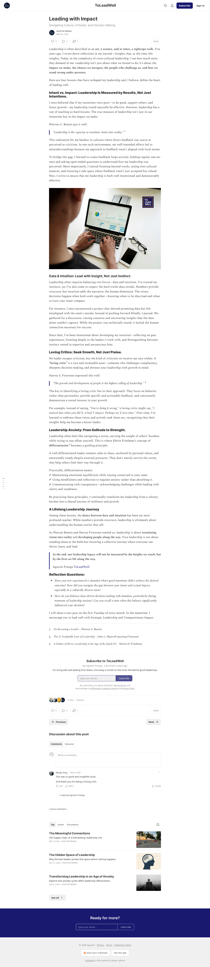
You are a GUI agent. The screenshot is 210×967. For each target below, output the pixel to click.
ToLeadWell (81, 567)
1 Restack (79, 700)
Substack (89, 960)
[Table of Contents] (3, 483)
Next (151, 721)
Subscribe (184, 5)
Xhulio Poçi (62, 772)
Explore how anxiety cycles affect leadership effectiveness (79, 880)
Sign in (200, 5)
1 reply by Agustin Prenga (72, 795)
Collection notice (122, 945)
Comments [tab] (56, 744)
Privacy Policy (128, 688)
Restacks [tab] (69, 744)
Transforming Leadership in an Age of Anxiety (81, 876)
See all (55, 897)
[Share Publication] (172, 5)
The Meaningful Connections (69, 833)
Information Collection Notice (104, 688)
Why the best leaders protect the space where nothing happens (82, 859)
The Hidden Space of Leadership (72, 855)
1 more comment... (58, 809)
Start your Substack (96, 952)
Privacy (100, 945)
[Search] (165, 5)
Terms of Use (120, 685)
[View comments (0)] (78, 867)
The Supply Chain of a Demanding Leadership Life (75, 837)
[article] (105, 839)
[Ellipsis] (159, 772)
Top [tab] (52, 824)
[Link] (44, 94)
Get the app (120, 952)
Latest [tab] (60, 824)
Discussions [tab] (72, 824)
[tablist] (62, 744)
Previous (61, 721)
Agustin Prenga (64, 31)
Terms (109, 945)
